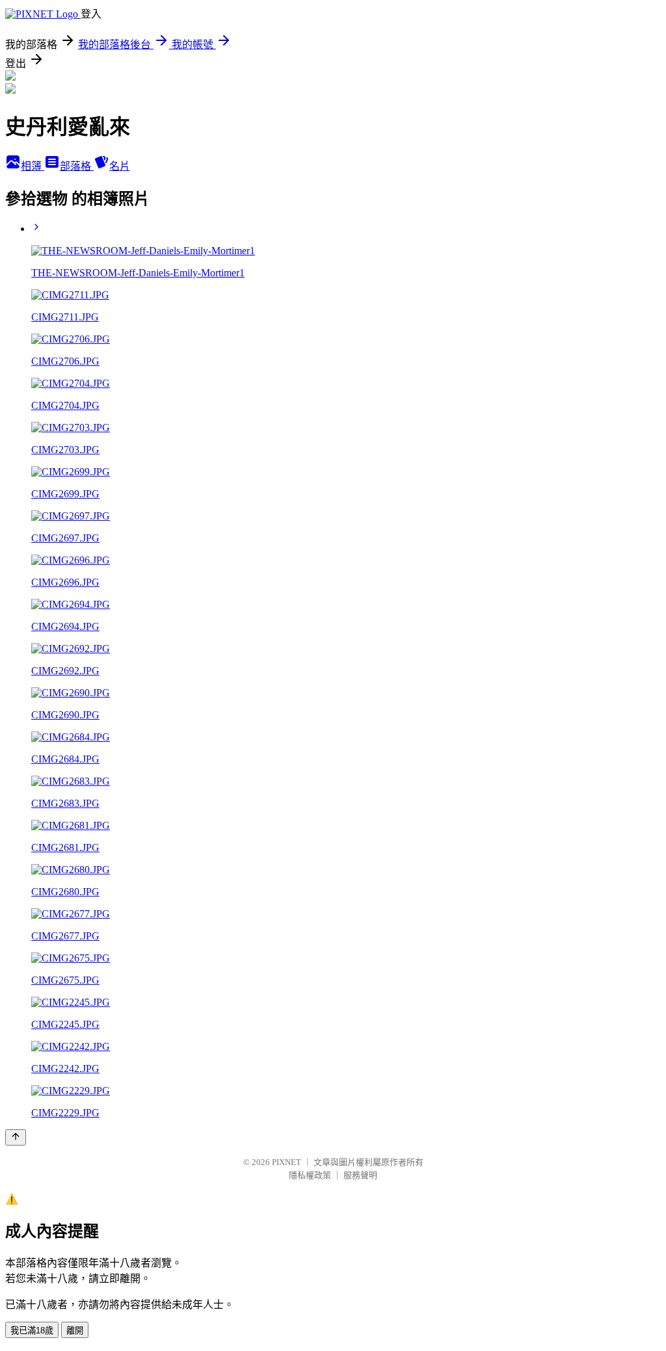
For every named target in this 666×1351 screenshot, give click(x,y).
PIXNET (286, 1162)
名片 (119, 166)
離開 (74, 1330)
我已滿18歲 (31, 1330)
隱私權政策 (310, 1175)
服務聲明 (360, 1175)
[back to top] (15, 1137)
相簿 (32, 166)
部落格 (77, 166)
